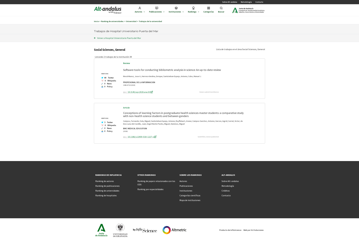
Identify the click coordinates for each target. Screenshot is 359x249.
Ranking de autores (104, 181)
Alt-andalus (228, 175)
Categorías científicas (190, 195)
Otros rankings (146, 175)
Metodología (246, 2)
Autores (138, 11)
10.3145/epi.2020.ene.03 (139, 92)
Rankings (192, 11)
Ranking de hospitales (106, 195)
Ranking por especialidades (150, 189)
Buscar (221, 11)
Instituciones (175, 11)
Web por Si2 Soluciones (253, 230)
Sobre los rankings (191, 175)
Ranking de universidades (107, 190)
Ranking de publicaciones (107, 185)
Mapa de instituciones (190, 200)
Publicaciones (155, 11)
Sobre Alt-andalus (229, 2)
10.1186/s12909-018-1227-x (141, 136)
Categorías (208, 11)
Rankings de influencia (108, 175)
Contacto (259, 2)
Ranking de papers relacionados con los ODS (156, 183)
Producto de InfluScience (230, 230)
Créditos (226, 190)
